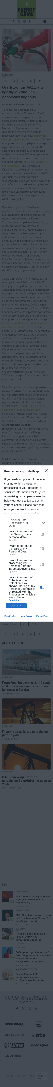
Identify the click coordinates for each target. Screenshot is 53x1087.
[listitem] (26, 523)
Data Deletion (10, 616)
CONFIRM (16, 606)
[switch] (42, 534)
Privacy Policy (42, 616)
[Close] (47, 471)
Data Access (26, 616)
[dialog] (26, 543)
